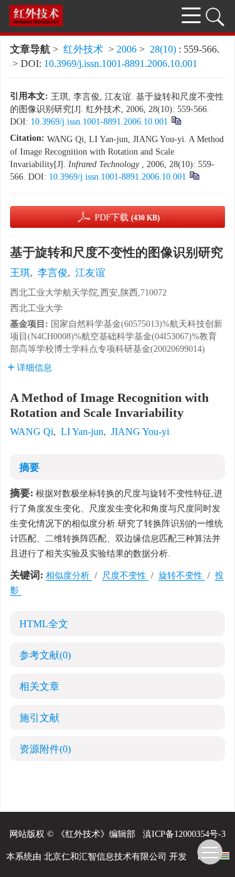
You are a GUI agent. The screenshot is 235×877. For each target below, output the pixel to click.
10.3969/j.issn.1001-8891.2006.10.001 (120, 63)
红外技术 (83, 49)
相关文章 (39, 686)
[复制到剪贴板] (176, 120)
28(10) (164, 49)
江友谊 (90, 272)
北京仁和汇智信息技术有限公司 (105, 856)
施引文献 (39, 717)
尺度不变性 (125, 575)
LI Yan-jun (82, 431)
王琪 (20, 272)
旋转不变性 (182, 575)
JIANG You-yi (140, 431)
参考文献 (45, 655)
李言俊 (53, 272)
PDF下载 (127, 217)
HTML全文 (43, 623)
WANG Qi (31, 431)
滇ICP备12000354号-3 (184, 834)
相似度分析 (69, 575)
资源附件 (45, 749)
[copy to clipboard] (194, 175)
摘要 (29, 467)
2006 (127, 49)
